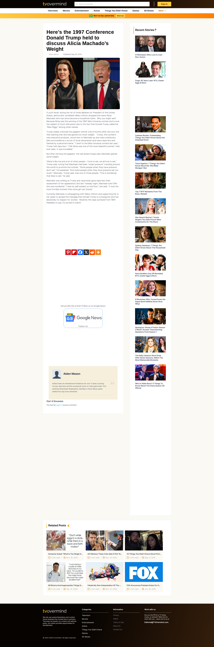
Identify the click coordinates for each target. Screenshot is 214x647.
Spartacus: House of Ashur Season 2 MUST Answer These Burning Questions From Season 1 (150, 329)
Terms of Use (118, 622)
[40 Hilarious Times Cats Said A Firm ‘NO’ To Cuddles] (105, 540)
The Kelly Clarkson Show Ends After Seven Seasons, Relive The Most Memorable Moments (149, 357)
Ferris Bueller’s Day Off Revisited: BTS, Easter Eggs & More (149, 274)
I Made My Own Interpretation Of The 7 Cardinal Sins (109, 585)
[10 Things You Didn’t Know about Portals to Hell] (144, 540)
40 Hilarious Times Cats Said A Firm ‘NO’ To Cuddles (109, 554)
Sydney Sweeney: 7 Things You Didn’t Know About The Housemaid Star (150, 247)
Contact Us (117, 629)
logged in (59, 405)
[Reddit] (92, 252)
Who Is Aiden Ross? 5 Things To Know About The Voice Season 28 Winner (149, 385)
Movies (66, 10)
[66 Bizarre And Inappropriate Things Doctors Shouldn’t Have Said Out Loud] (65, 572)
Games (135, 10)
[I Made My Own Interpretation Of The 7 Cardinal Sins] (105, 572)
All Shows (149, 10)
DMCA (115, 619)
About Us (116, 626)
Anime (97, 10)
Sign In (164, 4)
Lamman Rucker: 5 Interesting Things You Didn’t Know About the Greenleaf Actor (150, 137)
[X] (86, 252)
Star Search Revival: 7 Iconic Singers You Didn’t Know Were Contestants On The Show (148, 219)
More (161, 10)
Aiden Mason (54, 54)
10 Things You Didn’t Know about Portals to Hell (147, 554)
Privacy (116, 615)
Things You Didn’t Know (116, 10)
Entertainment (82, 10)
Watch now (120, 16)
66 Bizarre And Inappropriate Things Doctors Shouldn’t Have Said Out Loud (80, 585)
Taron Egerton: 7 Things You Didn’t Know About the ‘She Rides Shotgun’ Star (150, 165)
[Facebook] (80, 252)
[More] (98, 252)
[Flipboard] (74, 252)
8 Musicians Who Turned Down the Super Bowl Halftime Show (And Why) (150, 301)
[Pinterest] (68, 252)
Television (53, 10)
